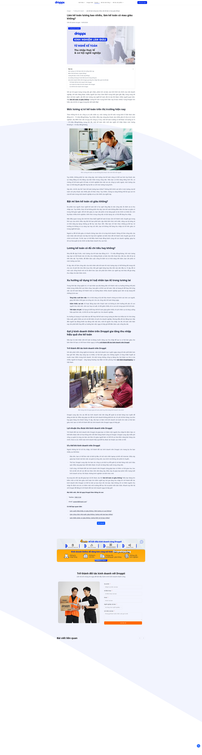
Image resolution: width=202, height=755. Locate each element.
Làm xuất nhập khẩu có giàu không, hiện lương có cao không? (90, 511)
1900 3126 (77, 497)
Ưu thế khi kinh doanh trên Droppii (79, 86)
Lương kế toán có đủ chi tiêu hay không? (79, 75)
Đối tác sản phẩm (117, 2)
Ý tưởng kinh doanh (78, 11)
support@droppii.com (80, 502)
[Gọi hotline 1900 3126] (198, 746)
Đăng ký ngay (142, 2)
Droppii (69, 11)
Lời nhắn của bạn (109, 611)
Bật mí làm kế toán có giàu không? (77, 73)
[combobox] (113, 607)
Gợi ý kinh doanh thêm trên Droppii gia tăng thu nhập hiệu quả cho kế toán (88, 80)
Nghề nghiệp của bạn (110, 604)
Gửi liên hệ (123, 623)
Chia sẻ (102, 523)
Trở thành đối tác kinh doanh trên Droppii (81, 82)
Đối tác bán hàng (105, 2)
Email (106, 597)
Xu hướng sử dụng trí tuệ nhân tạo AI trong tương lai (82, 78)
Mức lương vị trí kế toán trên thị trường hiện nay (81, 71)
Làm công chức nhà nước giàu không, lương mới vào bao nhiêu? (91, 514)
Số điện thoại (108, 590)
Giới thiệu (81, 2)
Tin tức (96, 2)
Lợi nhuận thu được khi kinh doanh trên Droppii (82, 84)
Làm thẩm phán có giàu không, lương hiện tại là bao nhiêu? (90, 518)
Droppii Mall (90, 2)
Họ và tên (107, 583)
